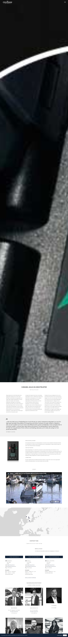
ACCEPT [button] (65, 635)
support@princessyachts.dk (51, 566)
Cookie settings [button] (59, 635)
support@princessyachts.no (11, 566)
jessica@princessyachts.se (34, 611)
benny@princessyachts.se (14, 611)
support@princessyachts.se (31, 566)
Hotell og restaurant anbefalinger (30, 577)
